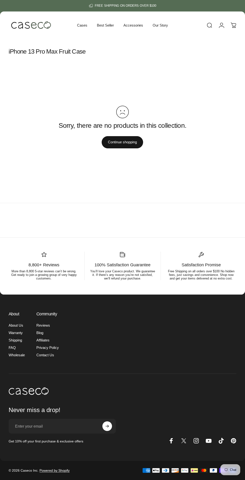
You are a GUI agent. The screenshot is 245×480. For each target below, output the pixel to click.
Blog (39, 333)
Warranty (16, 333)
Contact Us (45, 355)
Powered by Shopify (54, 470)
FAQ (12, 348)
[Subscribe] (107, 426)
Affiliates (43, 340)
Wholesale (17, 355)
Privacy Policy (47, 348)
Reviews (43, 325)
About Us (16, 325)
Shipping (15, 340)
